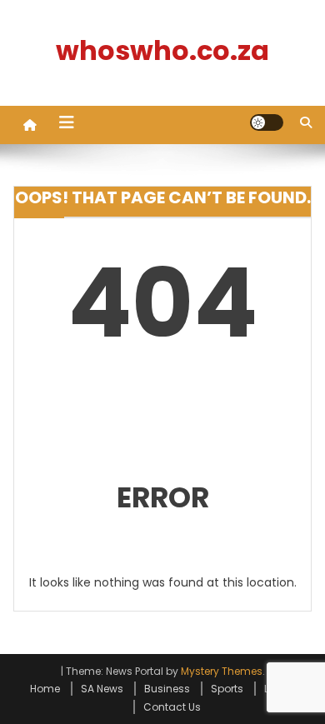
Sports (227, 689)
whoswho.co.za (162, 50)
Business (167, 689)
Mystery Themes (221, 671)
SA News (102, 689)
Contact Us (172, 707)
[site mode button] (266, 122)
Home (45, 689)
